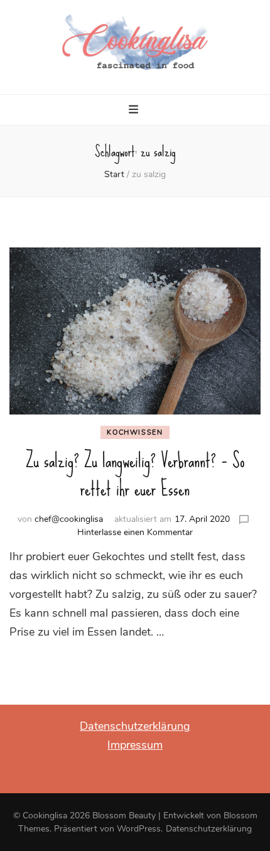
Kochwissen (135, 432)
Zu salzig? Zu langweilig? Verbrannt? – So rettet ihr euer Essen (135, 474)
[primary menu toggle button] (135, 111)
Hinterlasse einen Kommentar (135, 532)
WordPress (139, 829)
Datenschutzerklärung (135, 726)
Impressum (135, 744)
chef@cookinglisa (69, 519)
